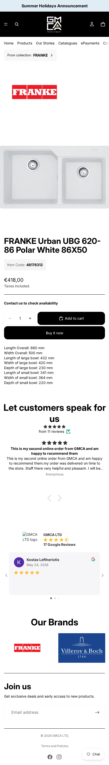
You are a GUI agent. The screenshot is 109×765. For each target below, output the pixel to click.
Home (8, 43)
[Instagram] (59, 757)
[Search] (16, 24)
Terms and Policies (54, 746)
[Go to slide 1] (51, 598)
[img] (54, 426)
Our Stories (45, 43)
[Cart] (102, 24)
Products (24, 43)
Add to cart (74, 318)
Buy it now (54, 333)
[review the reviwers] (93, 559)
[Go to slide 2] (55, 598)
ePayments (90, 43)
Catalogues (67, 43)
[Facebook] (50, 757)
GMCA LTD (60, 735)
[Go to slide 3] (58, 598)
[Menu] (6, 24)
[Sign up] (97, 712)
